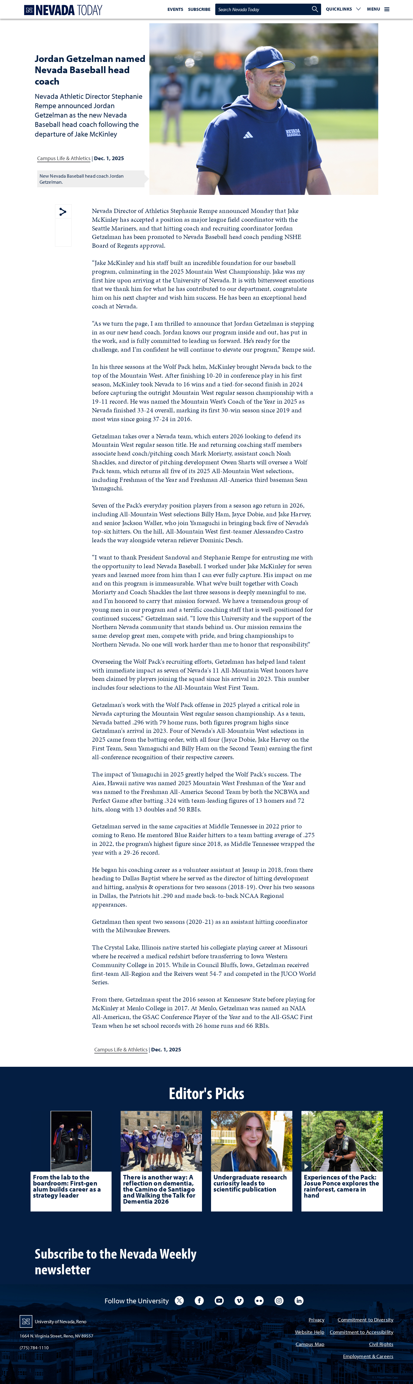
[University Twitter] (179, 1300)
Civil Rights (381, 1344)
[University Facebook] (199, 1300)
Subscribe (199, 9)
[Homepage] (62, 10)
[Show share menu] (63, 212)
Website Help (309, 1332)
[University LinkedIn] (299, 1300)
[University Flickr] (259, 1300)
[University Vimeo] (239, 1300)
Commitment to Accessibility (361, 1332)
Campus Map (310, 1344)
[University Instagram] (279, 1300)
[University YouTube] (219, 1300)
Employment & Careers (368, 1356)
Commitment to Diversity (365, 1320)
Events (175, 9)
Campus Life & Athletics (63, 158)
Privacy (316, 1320)
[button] (343, 9)
